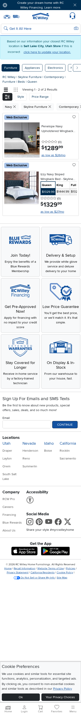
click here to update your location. (47, 52)
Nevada (29, 443)
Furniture (10, 68)
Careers (8, 507)
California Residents (43, 572)
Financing (9, 515)
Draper (7, 451)
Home (8, 568)
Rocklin (65, 451)
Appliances (32, 68)
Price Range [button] (40, 97)
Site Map (62, 577)
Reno (26, 458)
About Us (9, 530)
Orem (6, 466)
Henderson (30, 451)
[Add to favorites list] (74, 117)
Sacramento (68, 458)
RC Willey (9, 77)
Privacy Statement (18, 572)
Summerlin (29, 466)
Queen (32, 82)
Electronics (55, 68)
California (68, 443)
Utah (6, 443)
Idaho (49, 443)
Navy (9, 107)
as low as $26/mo (53, 155)
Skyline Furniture (30, 77)
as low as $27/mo (52, 212)
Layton (7, 458)
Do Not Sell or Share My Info (37, 577)
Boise (48, 451)
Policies (70, 568)
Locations (11, 437)
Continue (65, 425)
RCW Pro (8, 499)
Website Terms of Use (50, 568)
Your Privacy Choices (60, 697)
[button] (17, 5)
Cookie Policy (65, 572)
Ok (21, 697)
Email (6, 418)
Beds (22, 82)
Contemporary (54, 77)
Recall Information (24, 568)
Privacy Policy (62, 689)
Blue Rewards (12, 522)
